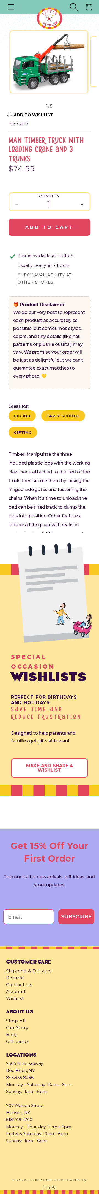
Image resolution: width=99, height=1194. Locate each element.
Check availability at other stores (44, 279)
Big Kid (22, 416)
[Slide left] (24, 106)
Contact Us (19, 984)
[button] (11, 7)
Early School (63, 416)
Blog (11, 1034)
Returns (15, 977)
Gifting (23, 432)
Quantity (49, 196)
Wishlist (15, 998)
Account (16, 991)
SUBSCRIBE (76, 917)
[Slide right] (74, 106)
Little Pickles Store (46, 1179)
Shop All (16, 1020)
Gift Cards (17, 1041)
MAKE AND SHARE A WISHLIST (49, 768)
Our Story (17, 1027)
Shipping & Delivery (28, 970)
